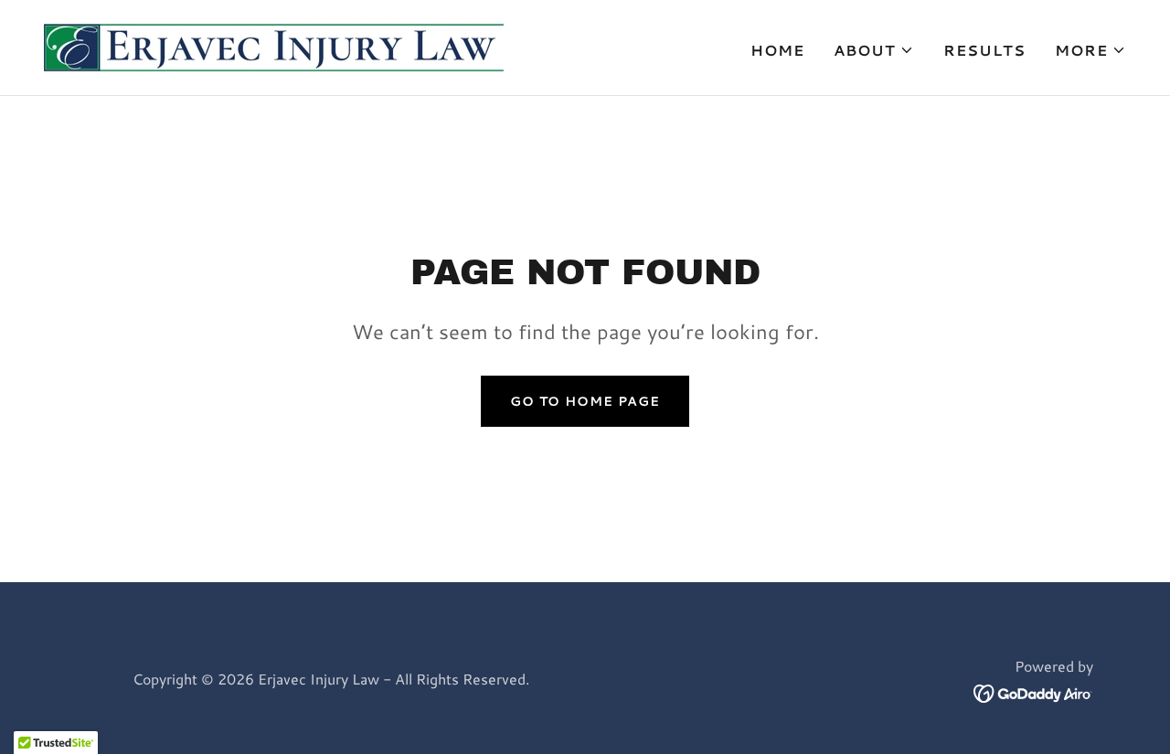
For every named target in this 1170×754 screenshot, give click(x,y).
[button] (874, 50)
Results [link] (984, 49)
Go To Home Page (585, 401)
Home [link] (777, 49)
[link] (274, 45)
